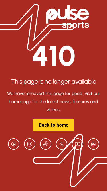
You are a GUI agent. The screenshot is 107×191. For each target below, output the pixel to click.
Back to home (53, 125)
